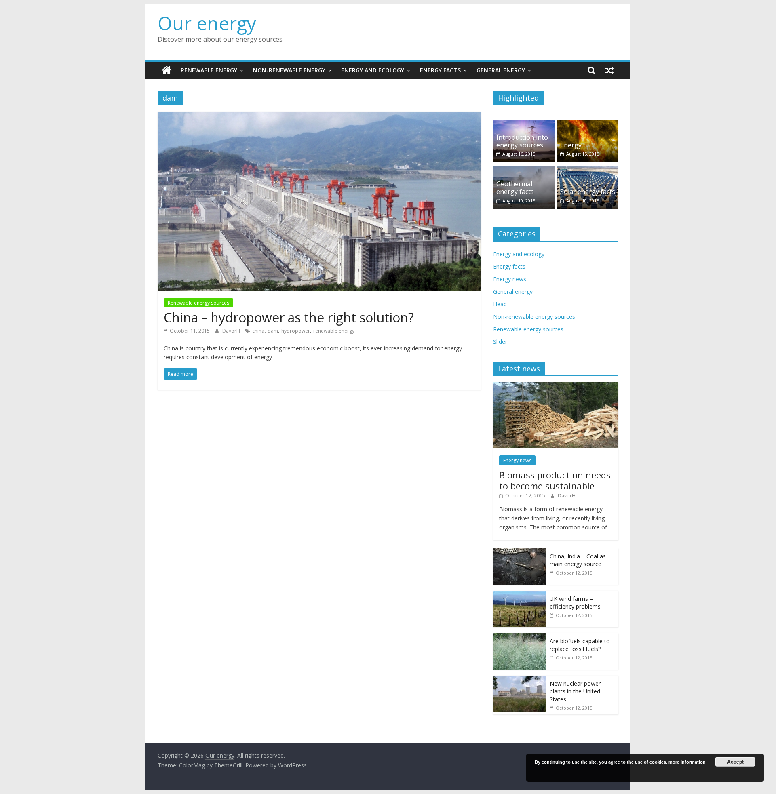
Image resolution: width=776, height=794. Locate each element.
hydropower (295, 330)
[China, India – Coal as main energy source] (519, 552)
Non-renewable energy (289, 70)
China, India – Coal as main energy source (578, 560)
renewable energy (333, 330)
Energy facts (440, 70)
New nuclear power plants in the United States (575, 691)
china (258, 330)
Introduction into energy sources (522, 141)
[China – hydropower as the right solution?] (319, 116)
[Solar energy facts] (587, 171)
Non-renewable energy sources (534, 316)
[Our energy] (167, 70)
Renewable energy (209, 70)
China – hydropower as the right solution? (289, 317)
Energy (571, 145)
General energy (501, 70)
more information (687, 762)
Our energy (207, 23)
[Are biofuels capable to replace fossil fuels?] (519, 637)
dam (273, 330)
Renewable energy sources (198, 302)
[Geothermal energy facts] (524, 171)
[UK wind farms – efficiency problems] (519, 595)
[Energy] (587, 124)
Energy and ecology (372, 70)
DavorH (231, 330)
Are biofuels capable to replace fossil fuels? (580, 645)
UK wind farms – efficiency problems (575, 603)
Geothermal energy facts (515, 187)
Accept (735, 761)
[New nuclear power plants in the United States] (519, 680)
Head (500, 304)
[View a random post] (609, 70)
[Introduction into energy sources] (524, 124)
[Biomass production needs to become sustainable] (555, 386)
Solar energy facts (587, 191)
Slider (500, 341)
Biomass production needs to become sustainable (555, 480)
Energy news (509, 279)
